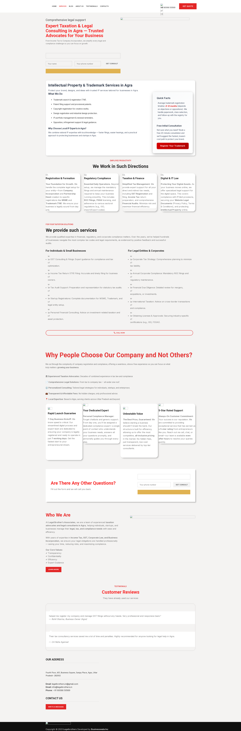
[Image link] (58, 724)
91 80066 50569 (62, 690)
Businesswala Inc (99, 729)
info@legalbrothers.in (62, 687)
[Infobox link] (120, 6)
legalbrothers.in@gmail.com (65, 684)
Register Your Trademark (172, 146)
